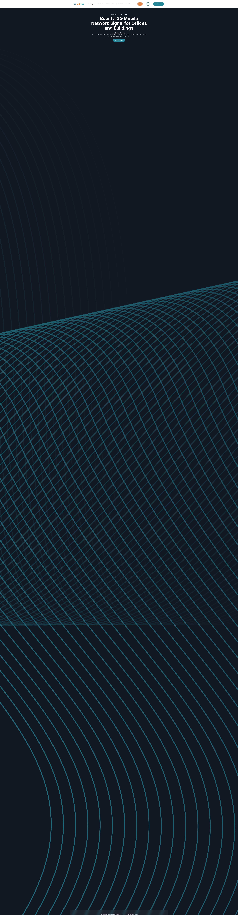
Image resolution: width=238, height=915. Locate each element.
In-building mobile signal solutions (95, 4)
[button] (132, 4)
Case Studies (120, 4)
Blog (116, 4)
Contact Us (158, 4)
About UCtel (127, 4)
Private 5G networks (109, 4)
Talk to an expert (119, 40)
